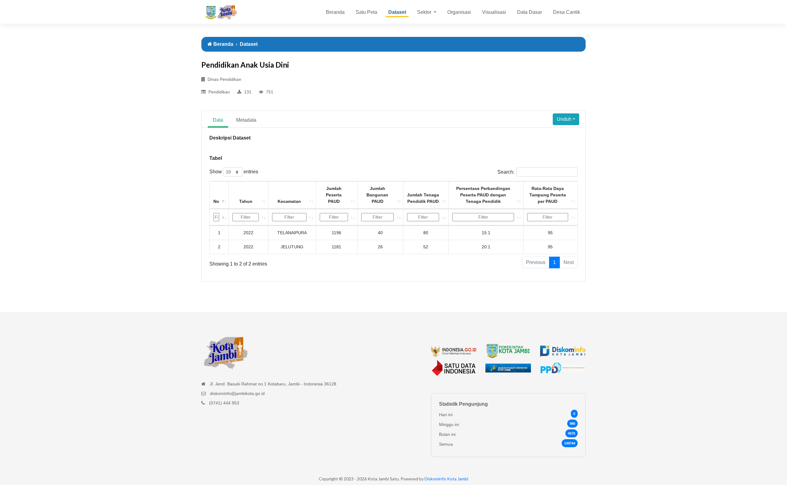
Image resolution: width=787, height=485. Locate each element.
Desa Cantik (566, 12)
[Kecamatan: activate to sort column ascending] (292, 217)
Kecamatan (289, 201)
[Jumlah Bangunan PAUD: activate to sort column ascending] (380, 217)
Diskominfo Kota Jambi (446, 478)
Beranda (335, 12)
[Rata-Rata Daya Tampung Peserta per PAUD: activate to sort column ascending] (551, 217)
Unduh (564, 119)
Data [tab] (218, 120)
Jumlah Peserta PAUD (334, 195)
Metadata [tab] (246, 120)
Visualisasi (494, 12)
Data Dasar (529, 12)
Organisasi (459, 12)
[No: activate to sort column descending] (219, 217)
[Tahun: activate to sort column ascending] (248, 217)
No (216, 201)
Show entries (233, 171)
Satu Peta (366, 12)
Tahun (245, 201)
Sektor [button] (425, 12)
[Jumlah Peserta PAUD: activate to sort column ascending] (337, 217)
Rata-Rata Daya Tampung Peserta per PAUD (547, 195)
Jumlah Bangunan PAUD (377, 195)
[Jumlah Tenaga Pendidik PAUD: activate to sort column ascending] (426, 217)
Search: (505, 172)
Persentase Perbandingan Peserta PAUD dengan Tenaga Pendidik (483, 195)
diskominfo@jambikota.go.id (237, 393)
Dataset (397, 12)
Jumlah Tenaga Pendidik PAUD (423, 198)
